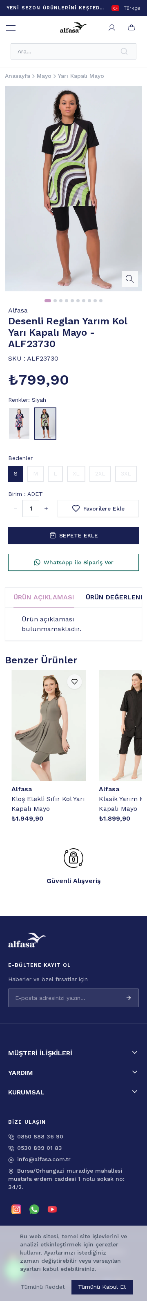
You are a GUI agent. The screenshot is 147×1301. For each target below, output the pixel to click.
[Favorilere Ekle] (74, 681)
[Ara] (124, 51)
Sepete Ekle (78, 535)
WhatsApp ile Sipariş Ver (79, 562)
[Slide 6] (78, 300)
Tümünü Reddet (43, 1286)
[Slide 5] (72, 300)
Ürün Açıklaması (43, 597)
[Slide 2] (55, 300)
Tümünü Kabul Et (102, 1286)
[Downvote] (46, 508)
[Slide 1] (48, 300)
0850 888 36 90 (40, 1136)
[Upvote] (15, 508)
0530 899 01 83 (39, 1148)
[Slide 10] (100, 300)
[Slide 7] (83, 300)
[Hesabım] (112, 28)
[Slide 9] (95, 300)
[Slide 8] (89, 300)
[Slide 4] (66, 300)
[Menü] (11, 28)
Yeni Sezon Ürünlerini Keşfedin (56, 8)
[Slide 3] (60, 300)
